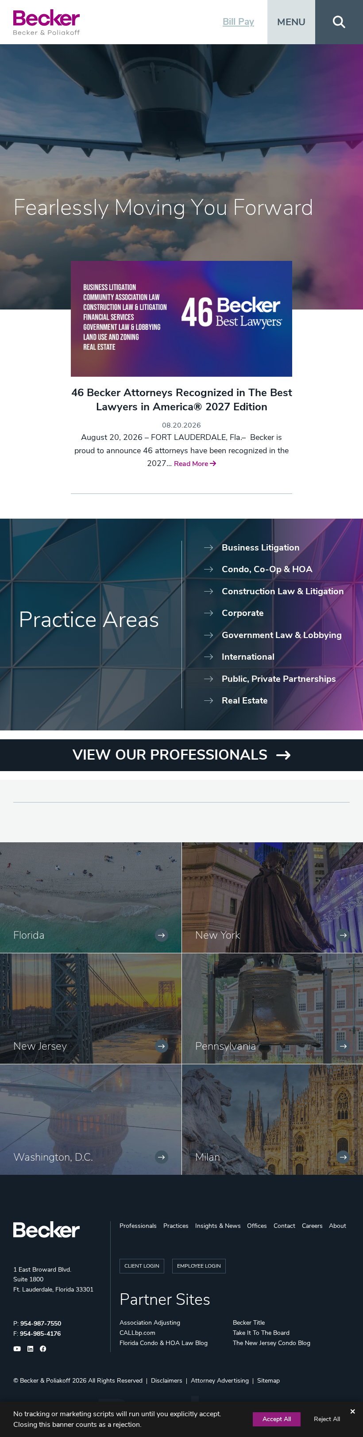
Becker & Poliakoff (45, 1380)
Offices (257, 1226)
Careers (312, 1226)
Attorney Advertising (220, 1380)
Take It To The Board (261, 1333)
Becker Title (249, 1323)
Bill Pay (238, 21)
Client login (141, 1265)
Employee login (199, 1265)
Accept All (277, 1419)
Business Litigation (261, 548)
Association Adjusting (150, 1323)
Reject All (327, 1419)
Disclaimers (166, 1380)
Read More (185, 478)
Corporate (243, 613)
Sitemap (268, 1380)
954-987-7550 (40, 1323)
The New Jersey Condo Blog (271, 1343)
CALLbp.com (137, 1333)
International (248, 657)
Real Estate (245, 701)
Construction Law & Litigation (283, 591)
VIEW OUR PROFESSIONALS (170, 754)
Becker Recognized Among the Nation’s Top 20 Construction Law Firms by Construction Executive (181, 407)
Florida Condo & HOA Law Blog (164, 1343)
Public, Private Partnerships (279, 679)
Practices (176, 1226)
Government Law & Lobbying (282, 635)
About (337, 1226)
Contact (284, 1226)
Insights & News (218, 1226)
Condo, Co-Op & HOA (267, 569)
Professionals (138, 1226)
